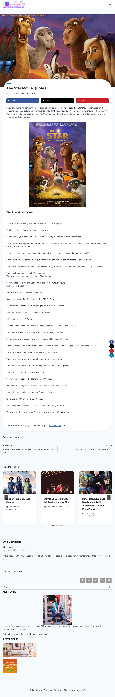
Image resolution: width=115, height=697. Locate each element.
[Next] (109, 497)
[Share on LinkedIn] (111, 355)
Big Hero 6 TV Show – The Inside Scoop (94, 448)
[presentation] (19, 482)
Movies (9, 84)
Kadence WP (79, 690)
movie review (55, 425)
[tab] (53, 525)
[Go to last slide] (6, 497)
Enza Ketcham (14, 93)
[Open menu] (110, 4)
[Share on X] (111, 346)
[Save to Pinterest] (111, 351)
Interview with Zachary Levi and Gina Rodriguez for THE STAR (28, 449)
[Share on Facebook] (111, 342)
